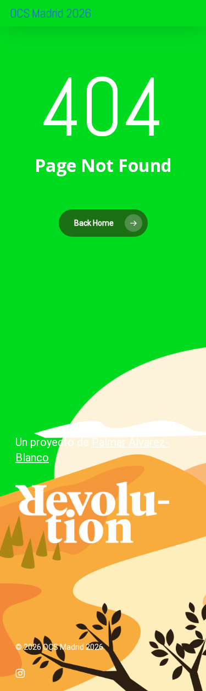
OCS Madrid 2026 (50, 12)
